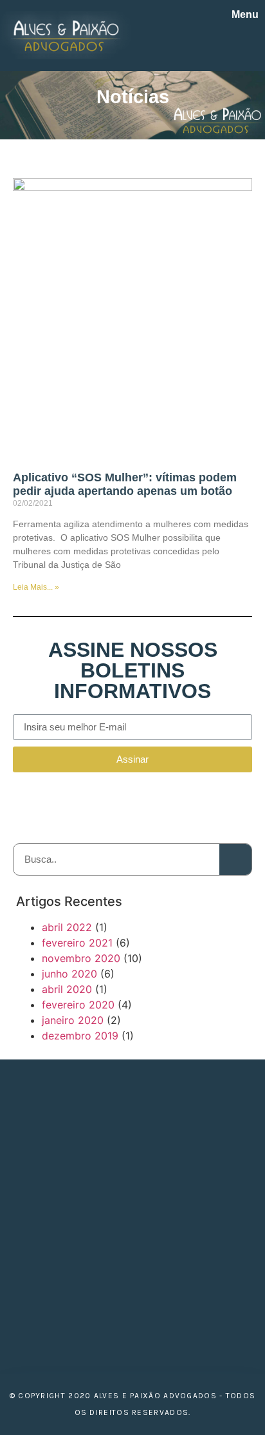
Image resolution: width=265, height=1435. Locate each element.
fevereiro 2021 (77, 942)
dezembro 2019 (80, 1035)
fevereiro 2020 (78, 1004)
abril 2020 (67, 989)
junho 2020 (69, 973)
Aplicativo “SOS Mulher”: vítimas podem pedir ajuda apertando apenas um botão (125, 484)
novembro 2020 (81, 958)
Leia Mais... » (36, 587)
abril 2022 (67, 927)
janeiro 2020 (73, 1020)
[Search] (235, 859)
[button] (250, 43)
